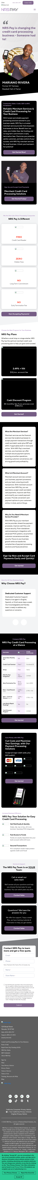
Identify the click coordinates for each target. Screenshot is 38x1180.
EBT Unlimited (5, 1053)
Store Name (10, 976)
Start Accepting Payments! (19, 314)
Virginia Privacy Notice (19, 1114)
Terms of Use (5, 1073)
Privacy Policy (19, 1167)
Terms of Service (6, 1071)
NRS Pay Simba (6, 1050)
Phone (8, 961)
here (25, 1169)
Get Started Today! (19, 199)
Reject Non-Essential (27, 1172)
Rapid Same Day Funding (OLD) (10, 1047)
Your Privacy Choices (7, 1065)
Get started (19, 566)
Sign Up (3, 1060)
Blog (2, 1079)
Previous (16, 622)
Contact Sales (28, 2)
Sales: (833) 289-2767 (7, 1032)
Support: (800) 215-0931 (8, 1035)
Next (24, 622)
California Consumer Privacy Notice (19, 1109)
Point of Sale (5, 1044)
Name (8, 970)
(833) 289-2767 (17, 2)
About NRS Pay (6, 1055)
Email (8, 955)
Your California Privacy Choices (20, 1112)
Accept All (19, 1177)
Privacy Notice (5, 1068)
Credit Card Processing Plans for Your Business (14, 1042)
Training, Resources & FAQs (9, 1076)
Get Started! (19, 414)
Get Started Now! (19, 152)
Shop (2, 1062)
